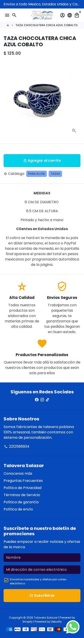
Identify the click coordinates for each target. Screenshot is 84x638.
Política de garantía (21, 502)
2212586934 (16, 446)
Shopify (27, 621)
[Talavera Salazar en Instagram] (42, 399)
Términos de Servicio (22, 494)
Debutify (56, 621)
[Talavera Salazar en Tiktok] (47, 399)
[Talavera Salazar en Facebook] (37, 399)
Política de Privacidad (22, 487)
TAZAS (55, 174)
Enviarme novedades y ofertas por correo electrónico (38, 581)
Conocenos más (18, 473)
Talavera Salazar (46, 617)
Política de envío (18, 509)
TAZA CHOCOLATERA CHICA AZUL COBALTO (46, 25)
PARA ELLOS (36, 174)
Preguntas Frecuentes (23, 480)
